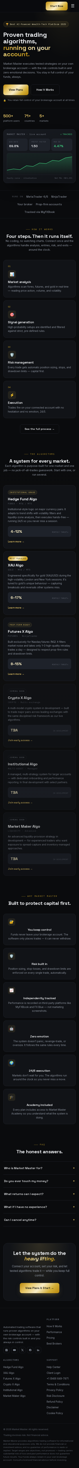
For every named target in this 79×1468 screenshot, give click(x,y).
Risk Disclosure (55, 1395)
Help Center (53, 1367)
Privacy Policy (55, 1390)
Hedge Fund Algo (13, 1367)
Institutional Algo (13, 1390)
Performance (54, 1332)
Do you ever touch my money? (39, 1181)
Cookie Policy (55, 1413)
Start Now (56, 6)
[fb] (30, 1350)
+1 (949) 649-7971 (58, 1378)
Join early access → (20, 740)
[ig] (6, 1350)
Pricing (51, 1337)
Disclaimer (53, 1407)
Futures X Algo (12, 1378)
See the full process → (40, 429)
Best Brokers (54, 1343)
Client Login (53, 1372)
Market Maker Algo (14, 1395)
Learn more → (16, 541)
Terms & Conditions (58, 1384)
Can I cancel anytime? (39, 1219)
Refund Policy (55, 1401)
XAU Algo (8, 1372)
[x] (22, 1350)
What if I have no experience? (39, 1206)
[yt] (14, 1350)
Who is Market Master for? (39, 1168)
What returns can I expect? (39, 1194)
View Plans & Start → (39, 1288)
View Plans (16, 89)
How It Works (45, 89)
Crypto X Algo (11, 1384)
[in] (38, 1350)
